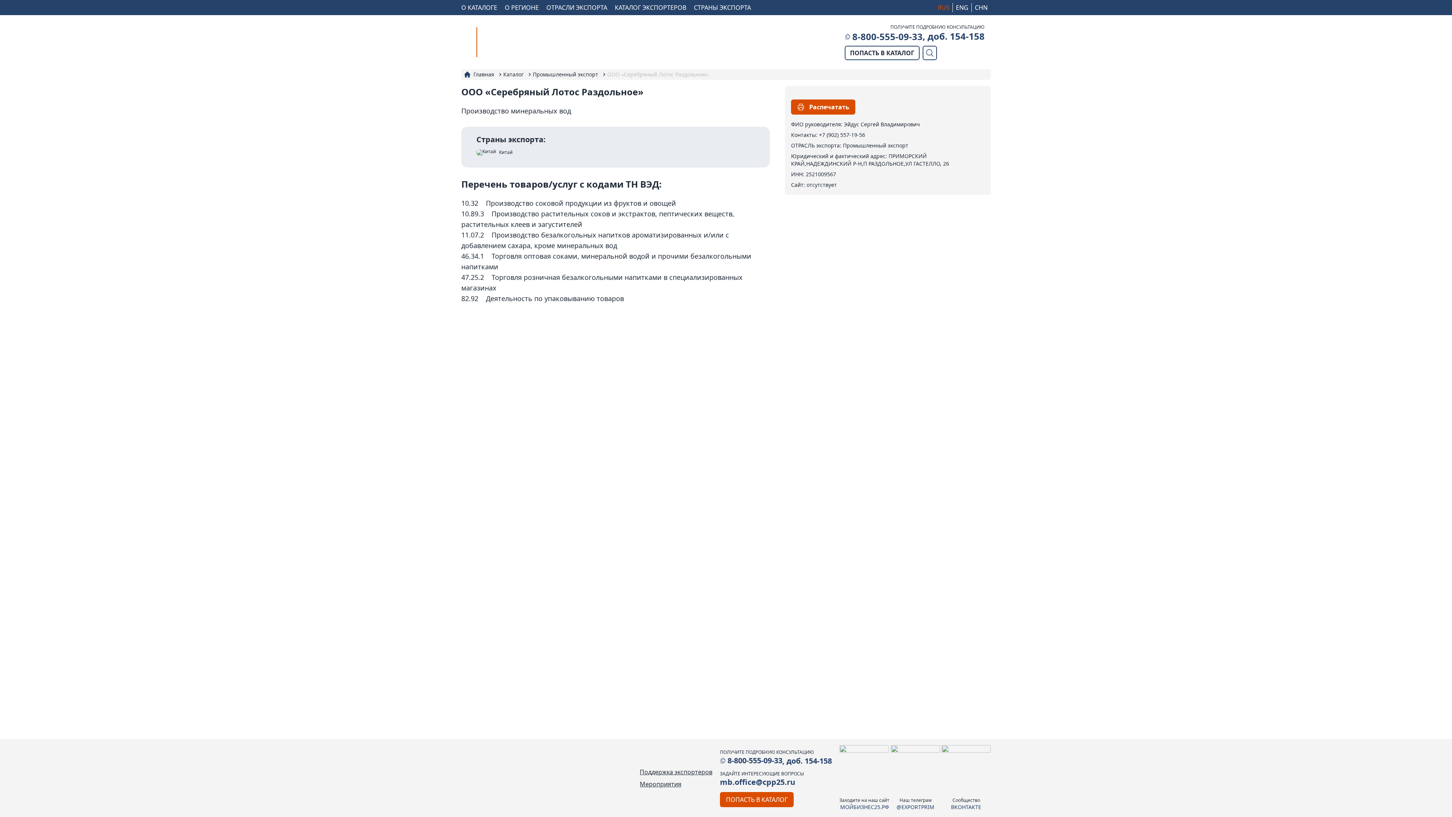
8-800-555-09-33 (887, 37)
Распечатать (829, 107)
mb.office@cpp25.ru (757, 782)
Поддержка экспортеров (676, 772)
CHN (981, 7)
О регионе (522, 7)
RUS (943, 7)
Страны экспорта (722, 7)
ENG (962, 7)
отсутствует (822, 184)
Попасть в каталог (882, 53)
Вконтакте (966, 807)
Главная (483, 74)
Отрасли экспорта (576, 7)
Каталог (513, 74)
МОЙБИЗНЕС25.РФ (864, 807)
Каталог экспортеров (650, 7)
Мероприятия (660, 784)
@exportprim (915, 807)
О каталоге (479, 7)
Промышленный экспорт (565, 74)
